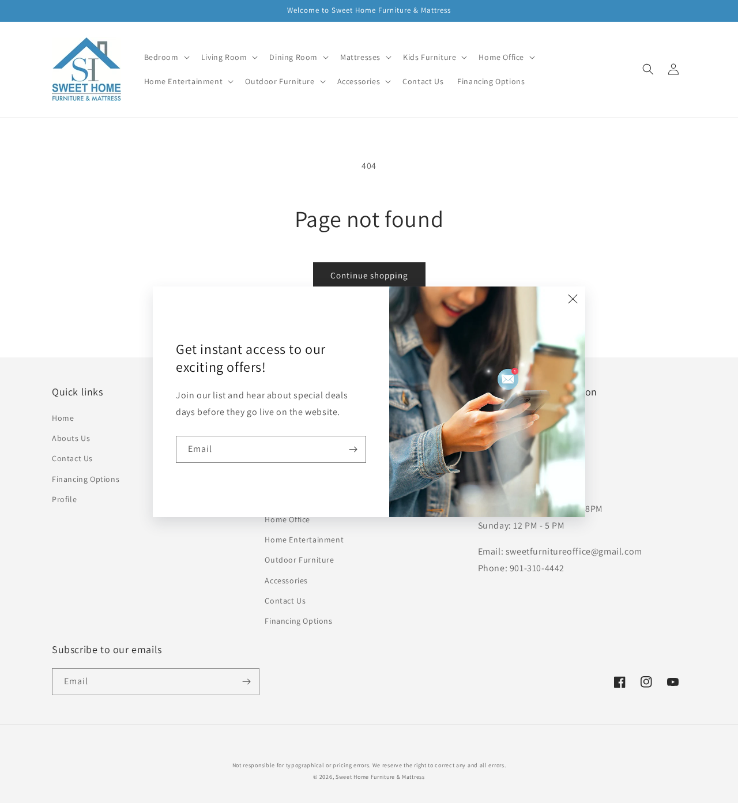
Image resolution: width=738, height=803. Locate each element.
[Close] (572, 299)
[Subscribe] (353, 449)
